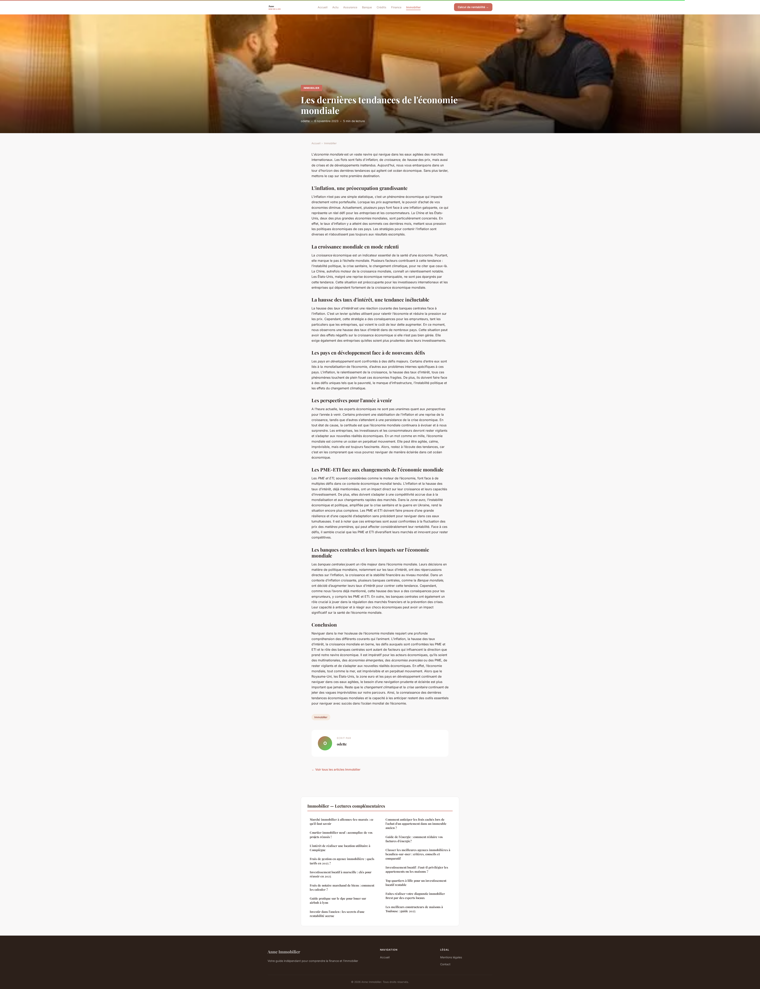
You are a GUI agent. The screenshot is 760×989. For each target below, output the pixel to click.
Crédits (381, 7)
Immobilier (413, 7)
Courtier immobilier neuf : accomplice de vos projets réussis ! (341, 835)
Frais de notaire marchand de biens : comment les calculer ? (342, 887)
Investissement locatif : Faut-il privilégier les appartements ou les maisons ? (417, 869)
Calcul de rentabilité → (473, 7)
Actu (335, 7)
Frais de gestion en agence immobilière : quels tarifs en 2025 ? (342, 861)
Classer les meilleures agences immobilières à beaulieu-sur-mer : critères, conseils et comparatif (418, 854)
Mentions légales (451, 957)
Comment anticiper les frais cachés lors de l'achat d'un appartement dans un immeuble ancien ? (416, 823)
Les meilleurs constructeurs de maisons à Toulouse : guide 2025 (414, 909)
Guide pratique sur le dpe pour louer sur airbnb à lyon (338, 900)
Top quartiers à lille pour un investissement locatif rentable (416, 883)
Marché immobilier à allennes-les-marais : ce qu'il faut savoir (341, 821)
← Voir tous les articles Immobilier (336, 769)
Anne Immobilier (284, 951)
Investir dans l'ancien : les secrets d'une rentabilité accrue (337, 914)
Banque (367, 7)
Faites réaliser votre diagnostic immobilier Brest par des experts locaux (415, 896)
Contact (445, 964)
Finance (396, 7)
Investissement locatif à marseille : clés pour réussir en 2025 (340, 874)
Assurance (350, 7)
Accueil (323, 7)
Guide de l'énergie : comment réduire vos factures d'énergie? (414, 839)
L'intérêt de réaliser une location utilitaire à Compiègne (340, 848)
